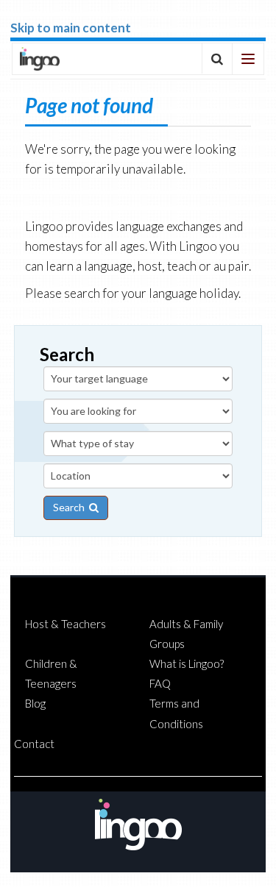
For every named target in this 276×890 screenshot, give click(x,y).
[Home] (40, 58)
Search (71, 507)
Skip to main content (70, 27)
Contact (34, 743)
